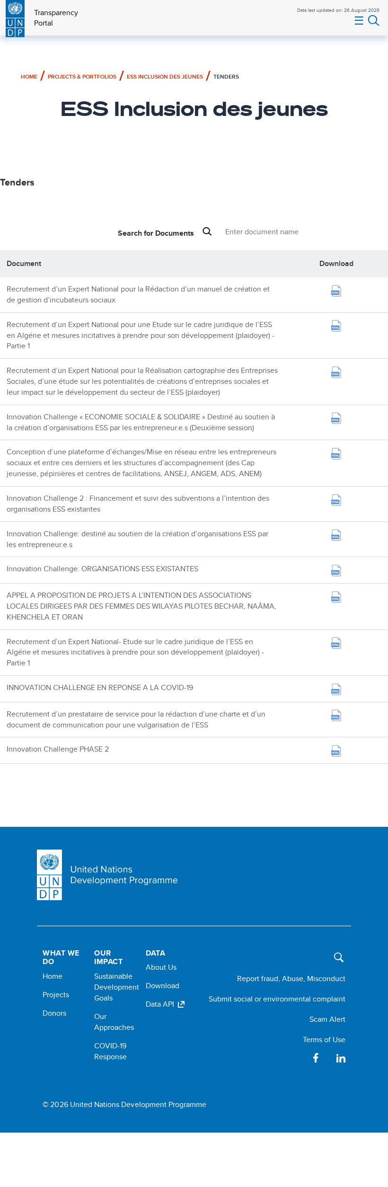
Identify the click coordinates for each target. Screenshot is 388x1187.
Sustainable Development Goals (116, 987)
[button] (336, 955)
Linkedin (340, 1058)
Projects (56, 994)
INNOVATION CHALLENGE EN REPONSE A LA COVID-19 (100, 687)
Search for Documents (156, 233)
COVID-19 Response (110, 1051)
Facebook (316, 1058)
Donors (54, 1013)
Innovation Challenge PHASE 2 (58, 749)
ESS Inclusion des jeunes (165, 76)
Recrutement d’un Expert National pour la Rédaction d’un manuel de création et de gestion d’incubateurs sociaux (138, 294)
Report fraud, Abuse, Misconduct (291, 978)
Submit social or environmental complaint (277, 998)
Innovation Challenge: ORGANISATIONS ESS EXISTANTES (102, 568)
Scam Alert (327, 1019)
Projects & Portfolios (82, 76)
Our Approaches (114, 1022)
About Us (161, 967)
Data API (160, 1004)
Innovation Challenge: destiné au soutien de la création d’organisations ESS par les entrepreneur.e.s (137, 539)
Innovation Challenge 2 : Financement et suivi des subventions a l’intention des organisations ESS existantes (138, 503)
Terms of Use (324, 1039)
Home (29, 76)
